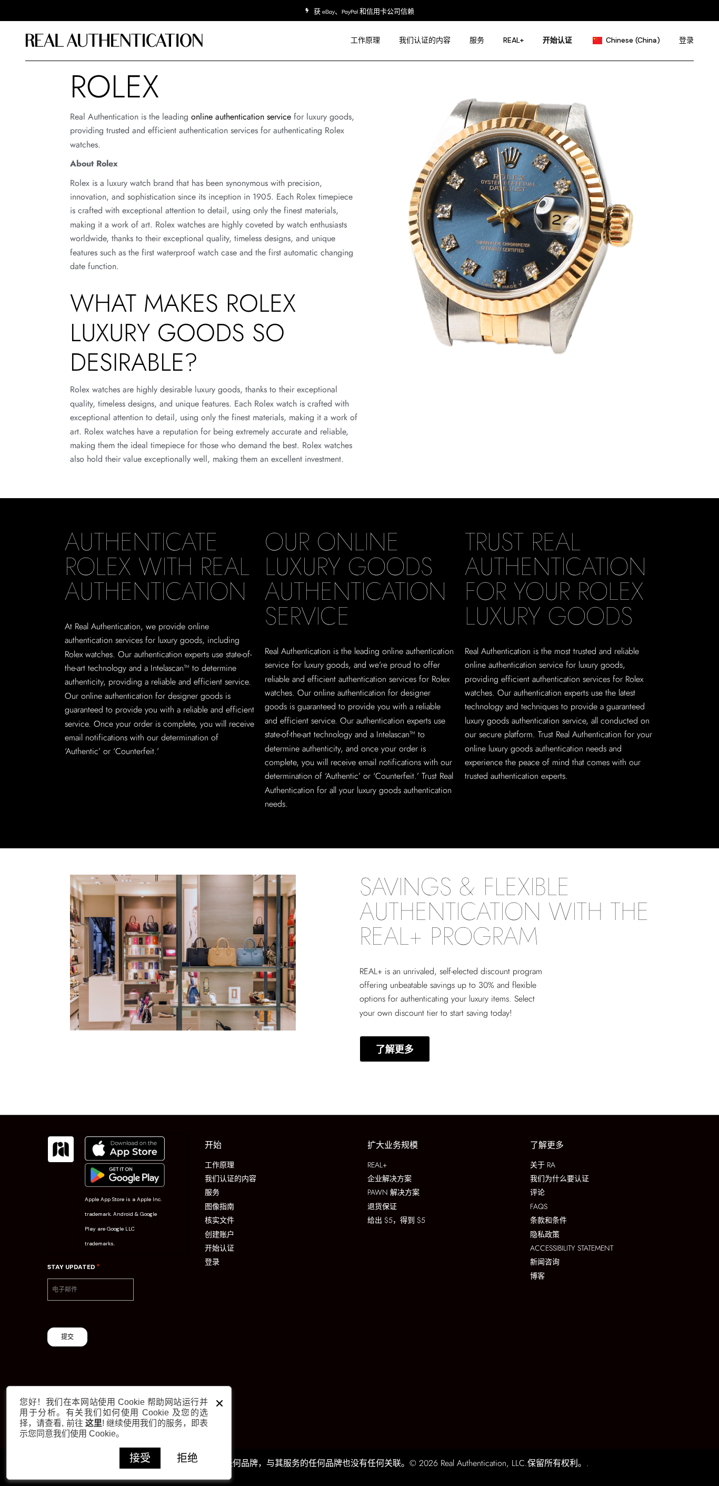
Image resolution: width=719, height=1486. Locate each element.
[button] (219, 1401)
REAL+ (370, 971)
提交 (67, 1337)
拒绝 (187, 1458)
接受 (140, 1458)
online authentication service (241, 117)
